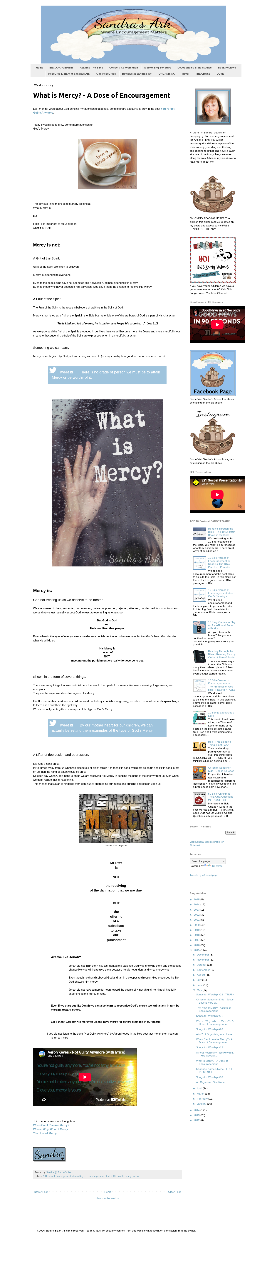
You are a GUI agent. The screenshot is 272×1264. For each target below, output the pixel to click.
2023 (197, 909)
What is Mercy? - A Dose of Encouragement (212, 1062)
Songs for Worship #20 (209, 1029)
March (201, 1093)
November (203, 959)
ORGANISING (167, 73)
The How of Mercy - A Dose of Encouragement (213, 1009)
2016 (197, 945)
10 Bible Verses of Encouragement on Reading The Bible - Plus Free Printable (219, 562)
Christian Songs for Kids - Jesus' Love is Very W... (215, 1001)
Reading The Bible (91, 67)
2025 (197, 899)
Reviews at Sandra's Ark (137, 73)
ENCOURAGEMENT (61, 67)
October (202, 964)
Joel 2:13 (110, 1176)
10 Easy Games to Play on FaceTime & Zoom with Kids (222, 625)
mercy (128, 1176)
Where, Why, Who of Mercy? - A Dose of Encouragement (214, 1023)
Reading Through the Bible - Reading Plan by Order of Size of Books (222, 654)
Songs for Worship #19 (209, 1047)
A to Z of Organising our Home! (214, 1034)
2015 (197, 950)
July (199, 979)
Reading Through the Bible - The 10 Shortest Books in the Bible (221, 531)
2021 (197, 919)
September (204, 969)
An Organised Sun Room (210, 1082)
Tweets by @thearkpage (204, 874)
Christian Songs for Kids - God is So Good (221, 769)
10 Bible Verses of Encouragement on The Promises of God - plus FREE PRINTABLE (221, 685)
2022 (197, 914)
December (203, 954)
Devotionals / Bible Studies (194, 67)
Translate (217, 865)
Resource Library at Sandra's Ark (69, 73)
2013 (197, 1115)
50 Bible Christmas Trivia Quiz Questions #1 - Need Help (220, 796)
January (202, 1103)
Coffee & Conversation (123, 67)
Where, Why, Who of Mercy (50, 1129)
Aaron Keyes (79, 1176)
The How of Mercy (45, 1133)
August (201, 974)
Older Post (174, 1191)
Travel (185, 73)
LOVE (220, 73)
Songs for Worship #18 (209, 1077)
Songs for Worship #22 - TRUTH (215, 994)
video (136, 1176)
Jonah (120, 1176)
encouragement (96, 1176)
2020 (197, 924)
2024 (197, 904)
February (202, 1098)
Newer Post (41, 1191)
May (200, 990)
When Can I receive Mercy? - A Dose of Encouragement (214, 1041)
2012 (197, 1120)
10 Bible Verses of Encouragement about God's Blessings (221, 593)
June (200, 985)
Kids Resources (106, 73)
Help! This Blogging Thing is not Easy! (219, 743)
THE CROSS (202, 73)
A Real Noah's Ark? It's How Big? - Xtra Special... (215, 1054)
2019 (197, 929)
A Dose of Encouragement (57, 1176)
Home (39, 67)
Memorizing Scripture (157, 67)
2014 (197, 1110)
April (200, 1088)
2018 (197, 934)
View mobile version (107, 1198)
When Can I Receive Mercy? (51, 1125)
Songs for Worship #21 (209, 1015)
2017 (197, 939)
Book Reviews (227, 67)
